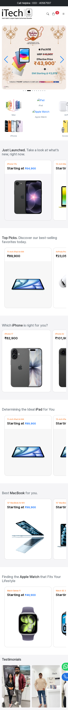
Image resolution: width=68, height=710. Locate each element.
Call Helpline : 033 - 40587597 (34, 3)
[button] (23, 90)
